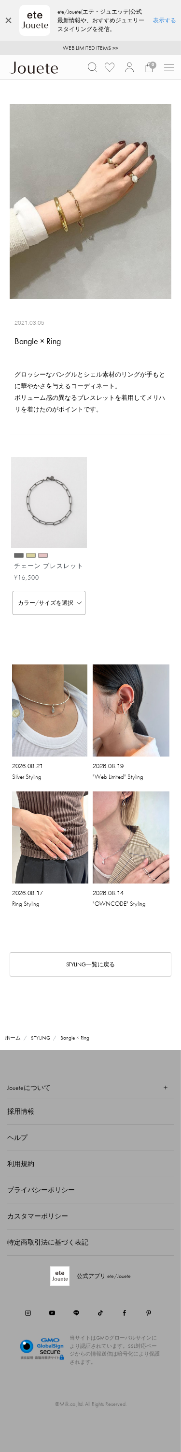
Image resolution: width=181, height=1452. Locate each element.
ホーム (13, 1037)
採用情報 (20, 1111)
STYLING (40, 1037)
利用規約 (20, 1163)
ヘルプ (17, 1137)
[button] (92, 67)
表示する (164, 20)
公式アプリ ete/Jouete (104, 1276)
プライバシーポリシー (41, 1189)
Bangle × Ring (74, 1037)
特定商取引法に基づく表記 (47, 1242)
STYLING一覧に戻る (90, 964)
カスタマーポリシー (37, 1216)
